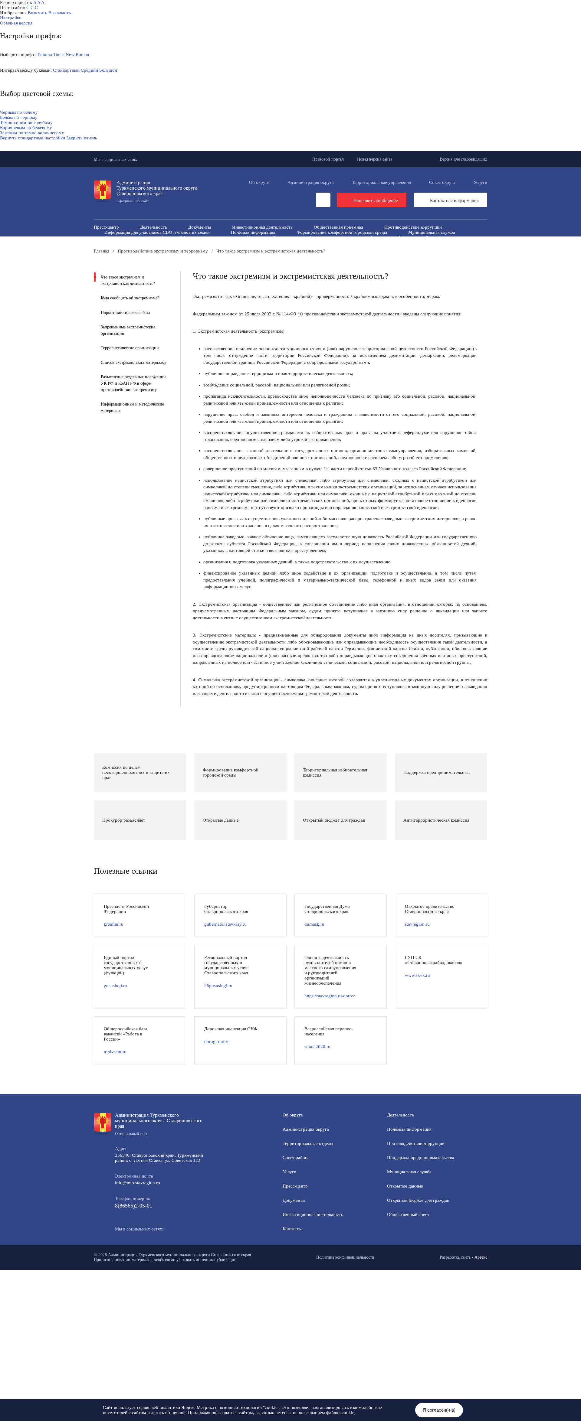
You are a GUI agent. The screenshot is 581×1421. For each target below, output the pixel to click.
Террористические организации (130, 348)
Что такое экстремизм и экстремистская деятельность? (128, 280)
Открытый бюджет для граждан (193, 237)
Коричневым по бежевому (26, 127)
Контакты (292, 1228)
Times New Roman (71, 54)
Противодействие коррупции (413, 227)
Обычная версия (16, 23)
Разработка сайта (455, 1257)
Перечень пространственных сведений (260, 247)
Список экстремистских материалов (133, 362)
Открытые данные (122, 237)
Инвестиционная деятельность (262, 227)
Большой (108, 70)
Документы (199, 227)
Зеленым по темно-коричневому (32, 132)
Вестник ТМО (316, 242)
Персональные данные (342, 247)
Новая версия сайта (374, 159)
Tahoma (44, 54)
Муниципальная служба (431, 232)
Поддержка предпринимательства (420, 1157)
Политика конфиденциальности (345, 1257)
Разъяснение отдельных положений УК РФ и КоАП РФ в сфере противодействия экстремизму (133, 383)
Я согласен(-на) (439, 1410)
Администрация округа (310, 182)
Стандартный (66, 70)
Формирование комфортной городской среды (342, 232)
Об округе (259, 182)
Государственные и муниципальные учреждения (152, 247)
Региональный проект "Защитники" (420, 247)
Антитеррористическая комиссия (137, 242)
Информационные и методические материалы (132, 407)
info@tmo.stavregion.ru (137, 1182)
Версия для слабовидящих (463, 159)
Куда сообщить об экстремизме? (130, 298)
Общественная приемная (338, 227)
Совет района (296, 1157)
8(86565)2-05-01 (133, 1206)
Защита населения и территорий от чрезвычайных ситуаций (368, 237)
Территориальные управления (381, 182)
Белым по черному (19, 117)
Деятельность (153, 227)
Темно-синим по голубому (26, 122)
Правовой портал (328, 159)
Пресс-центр (106, 227)
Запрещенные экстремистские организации (128, 330)
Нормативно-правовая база (125, 312)
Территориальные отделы (308, 1143)
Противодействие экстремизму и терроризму (237, 242)
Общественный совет (266, 237)
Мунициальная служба (409, 1171)
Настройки (10, 17)
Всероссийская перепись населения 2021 (392, 242)
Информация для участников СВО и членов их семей (157, 232)
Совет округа (442, 182)
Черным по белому (19, 112)
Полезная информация (253, 232)
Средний (89, 70)
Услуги (480, 182)
